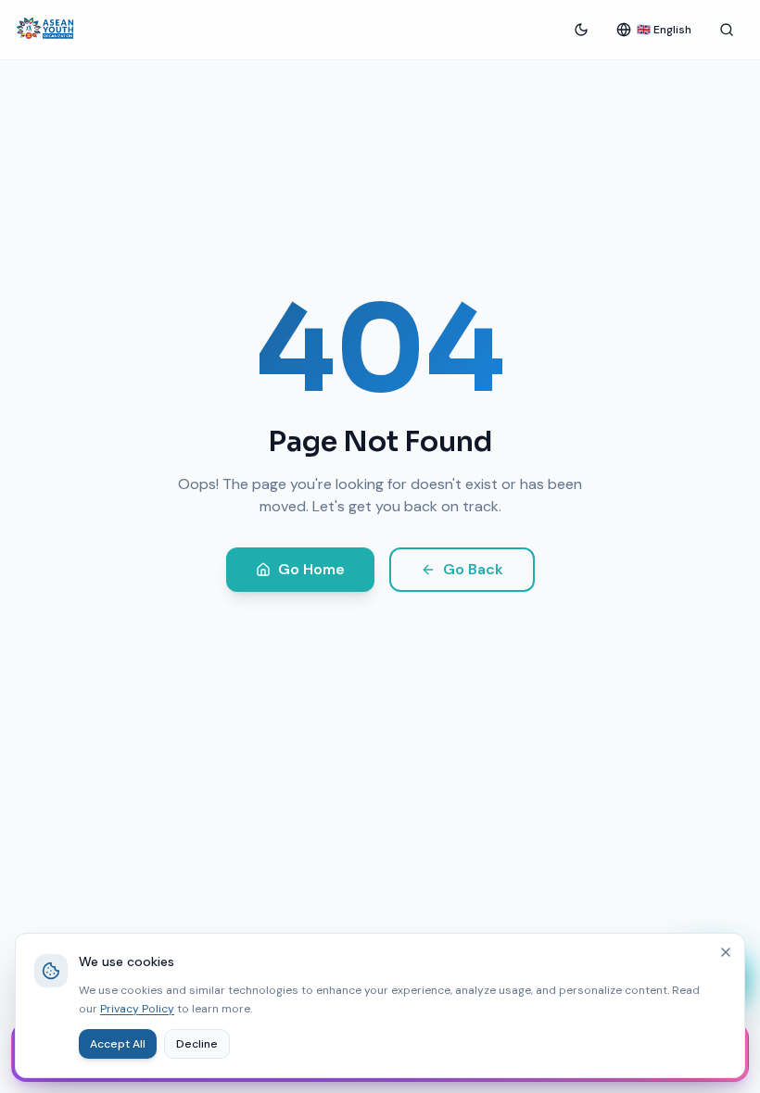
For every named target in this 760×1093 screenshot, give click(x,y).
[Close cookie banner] (725, 952)
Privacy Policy (137, 1008)
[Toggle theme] (581, 29)
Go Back (473, 569)
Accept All (118, 1043)
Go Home (311, 569)
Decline (197, 1043)
